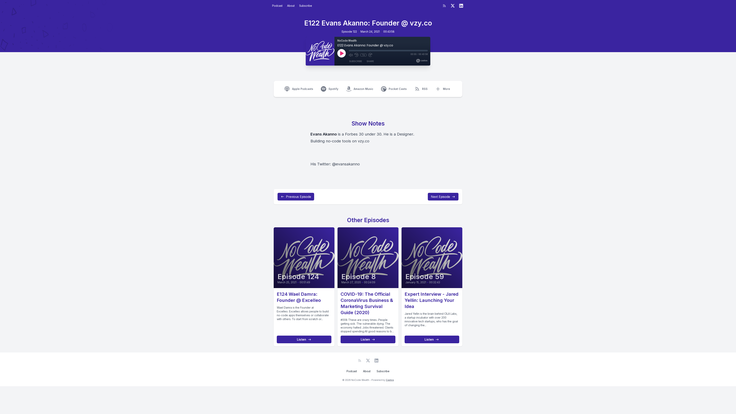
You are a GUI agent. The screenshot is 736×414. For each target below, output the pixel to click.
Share (370, 61)
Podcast (277, 5)
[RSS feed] (444, 5)
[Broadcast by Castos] (421, 61)
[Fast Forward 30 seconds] (370, 55)
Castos (390, 380)
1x (363, 55)
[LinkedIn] (461, 5)
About (291, 5)
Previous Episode (298, 197)
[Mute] (351, 55)
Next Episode (440, 197)
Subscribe (305, 5)
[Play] (341, 53)
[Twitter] (452, 5)
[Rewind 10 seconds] (356, 55)
